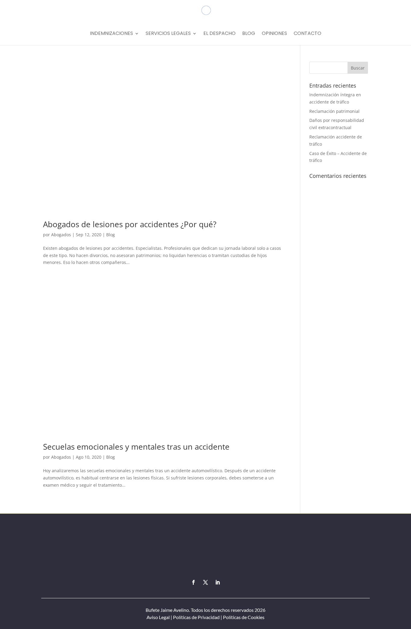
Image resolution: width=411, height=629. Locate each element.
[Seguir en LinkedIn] (217, 582)
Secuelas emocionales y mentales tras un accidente (136, 446)
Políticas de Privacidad (196, 617)
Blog (248, 34)
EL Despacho (219, 34)
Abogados (61, 234)
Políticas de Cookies (243, 617)
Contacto (307, 34)
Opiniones (274, 34)
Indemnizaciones (111, 34)
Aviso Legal (158, 617)
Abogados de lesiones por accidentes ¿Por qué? (129, 224)
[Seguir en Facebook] (193, 582)
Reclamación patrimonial (334, 111)
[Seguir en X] (205, 582)
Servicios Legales (168, 34)
